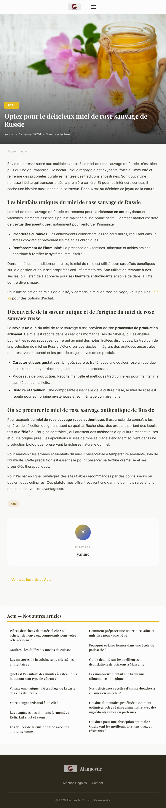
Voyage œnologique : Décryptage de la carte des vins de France (42, 690)
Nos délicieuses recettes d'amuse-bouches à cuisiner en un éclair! (122, 690)
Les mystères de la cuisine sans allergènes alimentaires (42, 661)
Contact (97, 783)
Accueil (12, 151)
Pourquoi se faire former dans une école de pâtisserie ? (121, 647)
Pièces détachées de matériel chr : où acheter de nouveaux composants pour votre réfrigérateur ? (43, 635)
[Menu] (93, 6)
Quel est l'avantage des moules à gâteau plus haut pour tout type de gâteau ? (43, 676)
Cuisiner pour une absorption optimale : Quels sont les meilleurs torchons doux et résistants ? (120, 726)
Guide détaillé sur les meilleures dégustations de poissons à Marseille (116, 661)
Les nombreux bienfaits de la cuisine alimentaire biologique (117, 676)
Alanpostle (91, 769)
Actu (11, 105)
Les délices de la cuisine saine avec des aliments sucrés (39, 729)
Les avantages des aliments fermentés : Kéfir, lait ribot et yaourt (39, 714)
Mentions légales (75, 783)
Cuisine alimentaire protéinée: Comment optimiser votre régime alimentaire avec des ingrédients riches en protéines (122, 707)
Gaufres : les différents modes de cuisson (41, 650)
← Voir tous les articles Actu (29, 580)
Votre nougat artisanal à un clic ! (34, 703)
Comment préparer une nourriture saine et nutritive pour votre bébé (121, 633)
